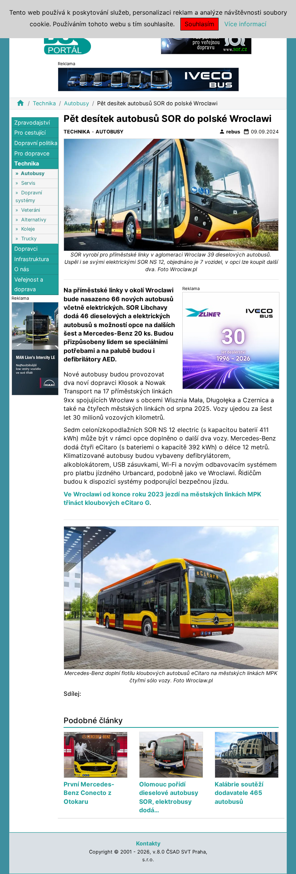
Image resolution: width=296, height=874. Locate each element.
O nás (21, 269)
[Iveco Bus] (148, 79)
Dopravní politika (35, 143)
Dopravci (25, 248)
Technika (44, 103)
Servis (28, 183)
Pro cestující (29, 132)
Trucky (29, 238)
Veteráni (30, 210)
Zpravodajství (32, 122)
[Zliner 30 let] (230, 340)
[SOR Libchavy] (206, 42)
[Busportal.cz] (67, 40)
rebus (229, 131)
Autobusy (76, 103)
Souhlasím (199, 24)
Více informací (245, 24)
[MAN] (35, 348)
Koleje (28, 229)
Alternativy (33, 220)
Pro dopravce (31, 153)
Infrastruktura (31, 259)
